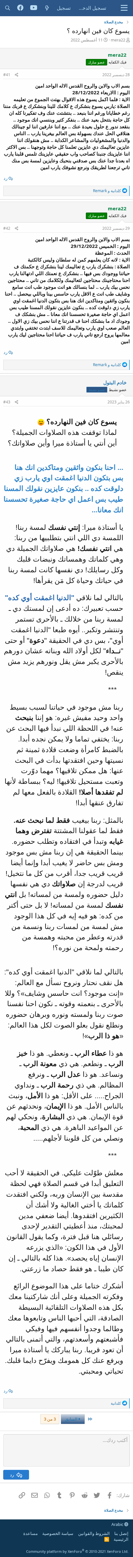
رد (5, 178)
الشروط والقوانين (94, 1533)
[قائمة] (124, 8)
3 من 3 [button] (50, 1419)
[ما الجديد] (47, 8)
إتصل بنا (121, 1533)
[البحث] (7, 8)
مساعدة (30, 1533)
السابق (71, 1419)
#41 (6, 74)
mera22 (118, 40)
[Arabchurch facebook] (20, 8)
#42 (6, 228)
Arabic (117, 1524)
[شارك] (17, 75)
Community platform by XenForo (77, 1551)
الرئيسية (121, 1539)
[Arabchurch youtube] (34, 8)
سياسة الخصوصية (57, 1533)
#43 (6, 402)
